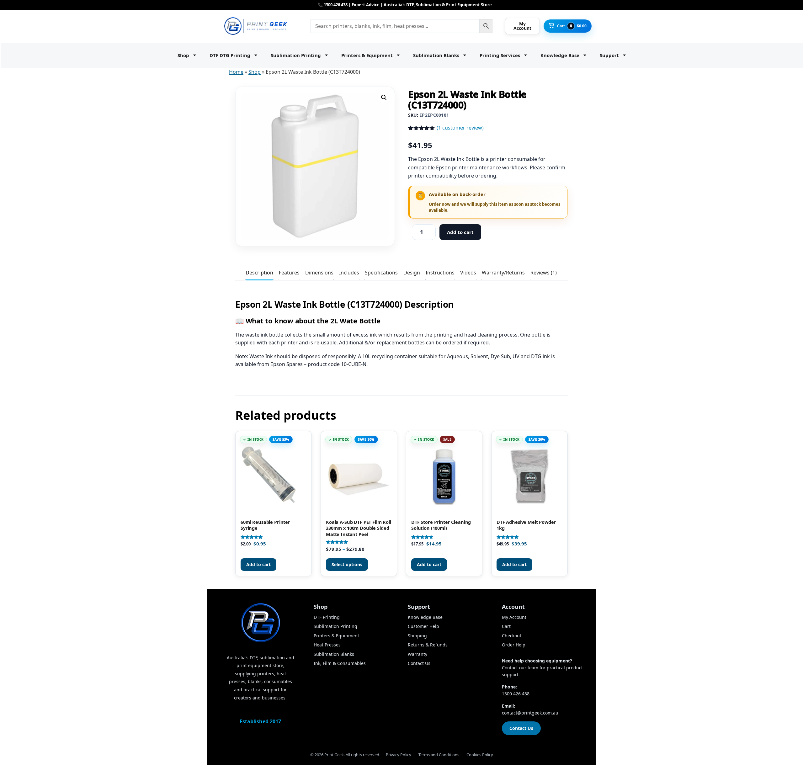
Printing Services (500, 55)
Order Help (513, 645)
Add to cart (460, 232)
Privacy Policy (398, 754)
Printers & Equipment (367, 55)
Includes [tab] (349, 272)
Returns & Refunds (428, 645)
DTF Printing (327, 617)
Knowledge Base (559, 55)
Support (609, 55)
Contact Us (419, 663)
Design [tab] (411, 272)
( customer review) (460, 127)
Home (236, 71)
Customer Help (423, 626)
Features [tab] (289, 272)
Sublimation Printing (296, 55)
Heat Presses (327, 645)
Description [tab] (259, 272)
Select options (347, 564)
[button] (384, 97)
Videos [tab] (468, 272)
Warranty (417, 654)
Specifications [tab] (381, 272)
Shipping (417, 636)
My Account (514, 617)
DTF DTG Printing (230, 55)
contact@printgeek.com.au (530, 713)
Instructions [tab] (440, 272)
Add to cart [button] (258, 564)
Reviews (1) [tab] (543, 272)
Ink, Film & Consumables (340, 663)
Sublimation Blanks (436, 55)
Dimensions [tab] (319, 272)
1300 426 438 (515, 694)
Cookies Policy (479, 754)
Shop (183, 55)
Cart (506, 626)
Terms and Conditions (438, 754)
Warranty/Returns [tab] (503, 272)
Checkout (511, 636)
